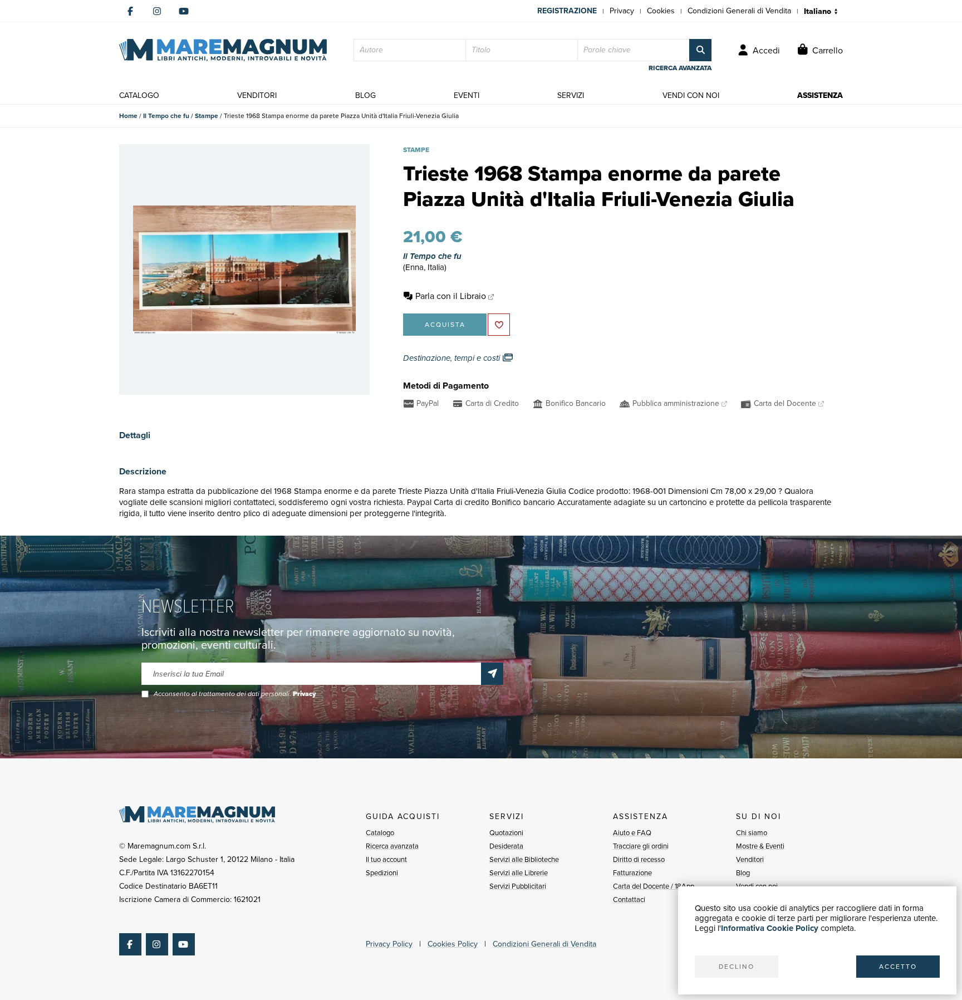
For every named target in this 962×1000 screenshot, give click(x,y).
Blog (743, 872)
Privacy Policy (389, 944)
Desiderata (506, 846)
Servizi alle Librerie (518, 872)
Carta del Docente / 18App (653, 886)
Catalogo (380, 832)
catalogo (139, 95)
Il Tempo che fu (166, 116)
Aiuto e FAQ (632, 832)
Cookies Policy (453, 944)
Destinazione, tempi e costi (452, 358)
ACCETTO (898, 967)
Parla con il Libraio (450, 296)
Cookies (661, 11)
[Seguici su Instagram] (157, 11)
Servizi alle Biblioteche (524, 859)
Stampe (206, 116)
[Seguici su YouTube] (184, 11)
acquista (445, 325)
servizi (570, 95)
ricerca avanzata (680, 68)
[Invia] (492, 674)
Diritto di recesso (639, 859)
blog (365, 95)
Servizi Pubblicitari (517, 886)
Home (128, 116)
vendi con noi (690, 95)
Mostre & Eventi (760, 846)
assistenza (820, 95)
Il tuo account (386, 859)
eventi (466, 95)
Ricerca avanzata (392, 846)
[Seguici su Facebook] (130, 11)
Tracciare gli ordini (641, 846)
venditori (257, 95)
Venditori (750, 859)
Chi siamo (751, 832)
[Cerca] (700, 50)
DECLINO (736, 967)
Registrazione (567, 11)
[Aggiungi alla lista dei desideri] (499, 324)
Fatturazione (632, 872)
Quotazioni (506, 832)
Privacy (622, 11)
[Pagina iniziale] (223, 50)
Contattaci (629, 899)
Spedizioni (382, 872)
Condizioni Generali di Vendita (739, 11)
